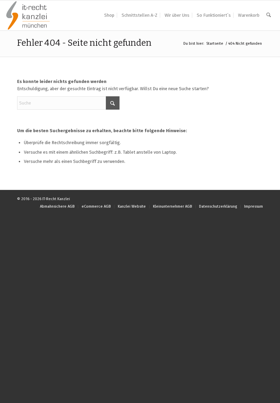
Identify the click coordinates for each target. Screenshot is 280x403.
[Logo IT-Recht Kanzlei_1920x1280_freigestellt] (28, 15)
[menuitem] (109, 15)
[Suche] (268, 15)
